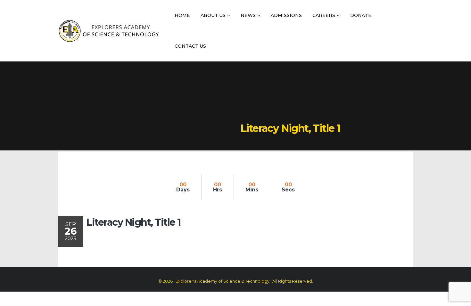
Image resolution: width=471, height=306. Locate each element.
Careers (323, 15)
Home (182, 15)
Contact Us (190, 46)
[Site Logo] (109, 31)
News (248, 15)
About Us (213, 15)
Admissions (286, 15)
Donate (360, 15)
